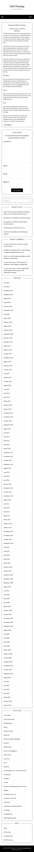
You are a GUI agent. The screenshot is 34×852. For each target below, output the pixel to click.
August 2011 (7, 500)
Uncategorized (8, 814)
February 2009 (8, 610)
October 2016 (8, 354)
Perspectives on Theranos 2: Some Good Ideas (17, 218)
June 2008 (7, 638)
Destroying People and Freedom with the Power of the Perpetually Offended (16, 270)
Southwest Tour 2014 (10, 798)
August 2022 (7, 298)
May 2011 (7, 511)
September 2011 (8, 496)
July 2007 (6, 681)
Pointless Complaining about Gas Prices (15, 786)
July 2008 (6, 634)
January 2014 (8, 409)
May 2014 (7, 393)
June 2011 (7, 508)
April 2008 (7, 646)
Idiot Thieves (7, 755)
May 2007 (7, 689)
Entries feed (7, 832)
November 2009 (8, 579)
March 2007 (7, 697)
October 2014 (8, 381)
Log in (5, 828)
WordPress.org (8, 840)
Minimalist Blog (27, 848)
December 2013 (8, 413)
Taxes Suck (7, 802)
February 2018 (8, 338)
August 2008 (7, 630)
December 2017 (8, 342)
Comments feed (8, 836)
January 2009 (8, 614)
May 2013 (7, 440)
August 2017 (7, 346)
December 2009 (8, 575)
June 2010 (7, 551)
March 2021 (7, 302)
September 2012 (8, 464)
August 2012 (7, 468)
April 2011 (7, 515)
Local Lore (7, 758)
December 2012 (8, 452)
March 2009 (7, 606)
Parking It (6, 778)
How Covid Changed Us (10, 751)
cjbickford (17, 31)
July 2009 (6, 590)
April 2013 (7, 444)
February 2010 (8, 567)
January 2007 (8, 705)
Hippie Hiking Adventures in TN (14, 252)
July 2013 (6, 433)
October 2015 (8, 369)
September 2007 (8, 673)
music (5, 763)
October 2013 (8, 421)
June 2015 (7, 373)
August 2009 (7, 587)
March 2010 (7, 563)
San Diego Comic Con (10, 794)
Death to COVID (8, 731)
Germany (6, 743)
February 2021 (8, 306)
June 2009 (7, 594)
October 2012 (8, 460)
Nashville (6, 766)
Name (5, 166)
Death (5, 727)
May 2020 (7, 314)
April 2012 (7, 480)
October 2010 (8, 539)
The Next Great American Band (13, 806)
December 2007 (8, 662)
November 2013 (8, 417)
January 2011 (8, 527)
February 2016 (8, 365)
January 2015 (8, 377)
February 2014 (8, 405)
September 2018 (8, 334)
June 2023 (7, 286)
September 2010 (8, 543)
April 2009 (7, 602)
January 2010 (8, 571)
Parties (6, 782)
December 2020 (8, 310)
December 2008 (8, 618)
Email (5, 174)
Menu (30, 17)
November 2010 (8, 535)
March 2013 (7, 448)
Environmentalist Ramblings (12, 739)
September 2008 (8, 626)
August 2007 (7, 677)
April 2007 (7, 693)
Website (6, 182)
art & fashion (7, 715)
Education (6, 735)
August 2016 (7, 361)
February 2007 (8, 701)
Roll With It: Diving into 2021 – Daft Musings (17, 250)
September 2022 (8, 294)
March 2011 (7, 519)
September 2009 (8, 583)
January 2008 (8, 658)
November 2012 (8, 456)
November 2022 (8, 290)
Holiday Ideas (8, 747)
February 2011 (8, 523)
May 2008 (7, 642)
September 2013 (8, 425)
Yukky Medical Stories (10, 818)
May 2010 (7, 555)
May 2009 (7, 598)
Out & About (7, 125)
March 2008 (7, 650)
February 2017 (8, 350)
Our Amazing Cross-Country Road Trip (15, 770)
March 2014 (7, 401)
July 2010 (6, 547)
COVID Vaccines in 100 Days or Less (14, 228)
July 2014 (6, 389)
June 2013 (7, 436)
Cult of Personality (9, 719)
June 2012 (7, 472)
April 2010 (7, 559)
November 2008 (8, 622)
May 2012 (7, 476)
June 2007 (7, 685)
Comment (7, 141)
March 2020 (7, 318)
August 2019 (7, 326)
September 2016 (8, 358)
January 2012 (8, 484)
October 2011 (8, 492)
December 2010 (8, 531)
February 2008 (8, 654)
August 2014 (7, 385)
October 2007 (8, 669)
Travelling (7, 810)
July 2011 (6, 504)
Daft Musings (17, 6)
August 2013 (7, 429)
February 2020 (8, 322)
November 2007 (8, 665)
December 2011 (8, 488)
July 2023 (6, 283)
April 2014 (7, 397)
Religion (6, 790)
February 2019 (8, 330)
